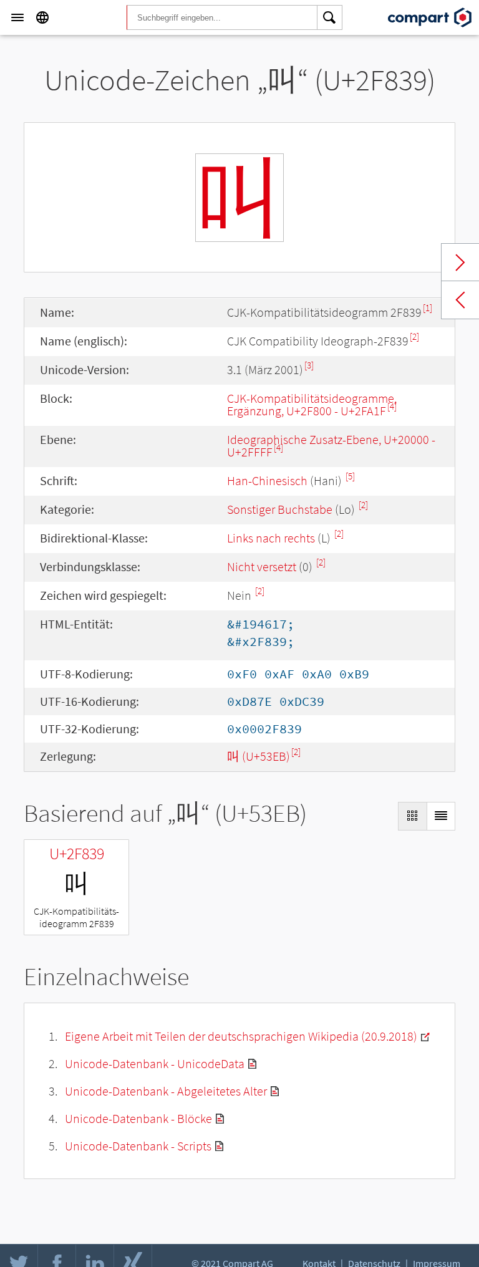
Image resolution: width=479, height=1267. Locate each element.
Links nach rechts (271, 538)
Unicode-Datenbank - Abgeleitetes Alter (166, 1091)
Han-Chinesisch (267, 480)
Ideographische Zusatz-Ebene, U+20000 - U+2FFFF (331, 445)
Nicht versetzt (261, 566)
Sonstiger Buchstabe (279, 509)
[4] (392, 406)
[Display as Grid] (412, 816)
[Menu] (17, 17)
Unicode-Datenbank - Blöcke (138, 1118)
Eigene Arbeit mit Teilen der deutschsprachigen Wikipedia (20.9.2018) (241, 1036)
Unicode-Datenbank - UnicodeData (154, 1063)
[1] (427, 308)
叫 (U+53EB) (258, 756)
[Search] (329, 17)
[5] (350, 476)
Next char (460, 262)
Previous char (460, 300)
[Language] (42, 17)
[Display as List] (441, 816)
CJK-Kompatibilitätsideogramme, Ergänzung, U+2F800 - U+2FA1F (312, 404)
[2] (414, 336)
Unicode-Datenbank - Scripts (138, 1146)
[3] (309, 365)
